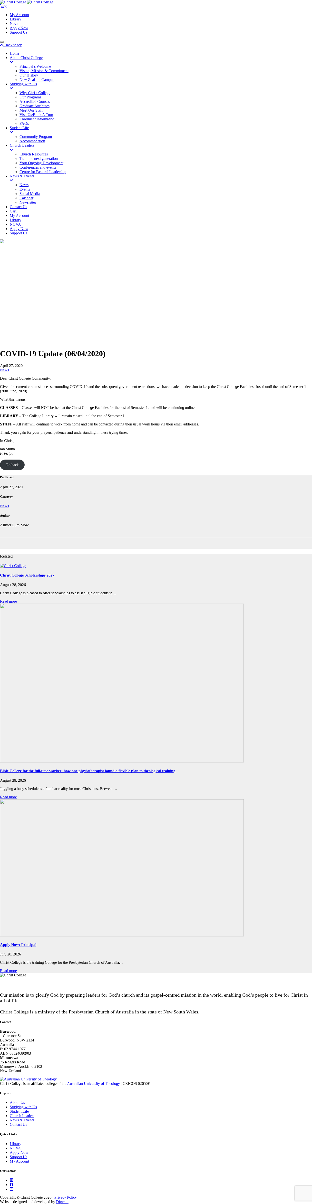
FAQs (24, 123)
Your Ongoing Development (41, 163)
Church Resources (34, 154)
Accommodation (32, 141)
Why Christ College (35, 93)
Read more (8, 601)
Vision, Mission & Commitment (44, 71)
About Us (17, 1102)
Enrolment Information (37, 119)
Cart (13, 211)
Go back (12, 465)
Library (15, 19)
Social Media (30, 194)
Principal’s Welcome (35, 66)
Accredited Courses (35, 101)
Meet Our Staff (31, 110)
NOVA (15, 224)
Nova (14, 23)
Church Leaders (22, 145)
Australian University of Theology (93, 1083)
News (24, 185)
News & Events (22, 176)
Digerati (62, 1202)
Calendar (26, 198)
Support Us (18, 32)
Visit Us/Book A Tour (36, 115)
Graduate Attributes (34, 106)
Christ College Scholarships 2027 (27, 575)
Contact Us (18, 207)
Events (25, 189)
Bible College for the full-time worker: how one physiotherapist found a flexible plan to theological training (87, 771)
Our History (29, 75)
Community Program (36, 137)
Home (14, 53)
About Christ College (26, 58)
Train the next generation (39, 158)
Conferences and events (38, 167)
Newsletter (28, 202)
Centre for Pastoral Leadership (43, 172)
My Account (19, 15)
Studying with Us (23, 84)
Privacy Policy (65, 1197)
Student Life (19, 128)
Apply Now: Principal (18, 945)
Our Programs (30, 97)
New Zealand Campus (37, 79)
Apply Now (19, 28)
